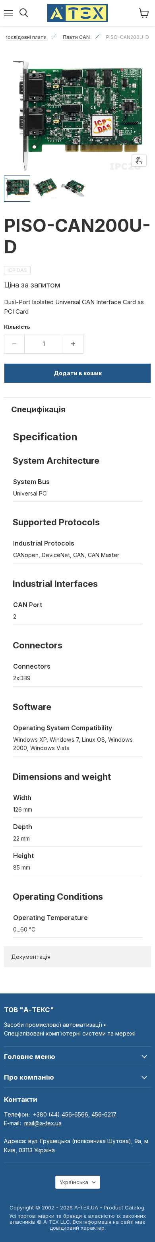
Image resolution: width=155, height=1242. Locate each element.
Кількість (17, 327)
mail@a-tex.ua (43, 1123)
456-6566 (75, 1114)
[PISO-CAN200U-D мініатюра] (17, 188)
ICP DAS (17, 270)
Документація (30, 956)
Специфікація (38, 409)
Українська (74, 1182)
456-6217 (103, 1114)
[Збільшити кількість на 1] (73, 344)
